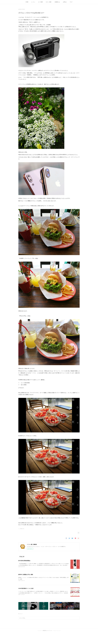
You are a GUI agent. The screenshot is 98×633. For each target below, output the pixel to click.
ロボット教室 (48, 2)
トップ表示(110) (21, 528)
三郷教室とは (57, 2)
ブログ (71, 2)
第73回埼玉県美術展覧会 (24, 560)
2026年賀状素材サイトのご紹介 (26, 588)
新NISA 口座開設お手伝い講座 (25, 574)
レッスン (33, 2)
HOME (27, 2)
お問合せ (65, 2)
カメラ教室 (40, 2)
